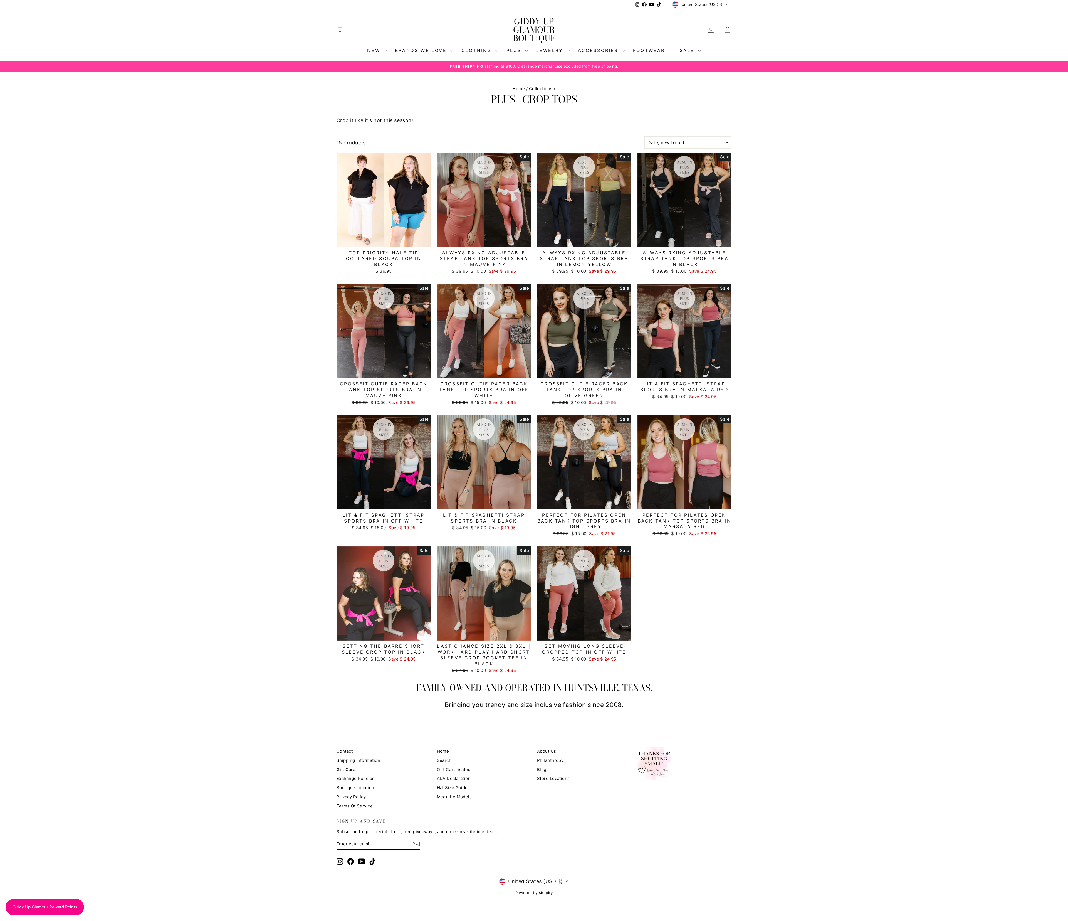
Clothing (477, 50)
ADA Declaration (454, 778)
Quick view (383, 241)
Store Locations (553, 778)
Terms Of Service (355, 806)
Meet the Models (454, 796)
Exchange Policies (356, 778)
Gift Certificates (454, 769)
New (374, 50)
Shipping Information (358, 760)
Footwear (650, 50)
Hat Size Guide (452, 787)
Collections (541, 88)
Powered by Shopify (534, 892)
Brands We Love (422, 50)
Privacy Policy (351, 796)
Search (444, 760)
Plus (515, 50)
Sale (688, 50)
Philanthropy (550, 760)
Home (519, 88)
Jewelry (550, 50)
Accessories (599, 50)
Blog (542, 769)
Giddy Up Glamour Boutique (534, 30)
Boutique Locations (357, 787)
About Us (546, 751)
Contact (345, 751)
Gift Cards (347, 769)
